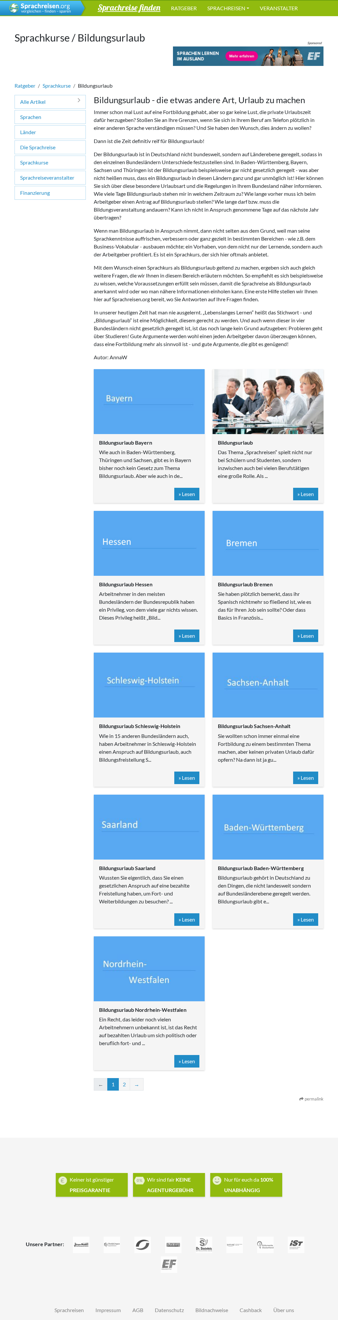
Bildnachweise (211, 1310)
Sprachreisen (226, 8)
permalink (313, 1098)
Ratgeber (184, 8)
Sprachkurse (57, 85)
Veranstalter (279, 8)
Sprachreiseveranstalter (47, 177)
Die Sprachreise (37, 147)
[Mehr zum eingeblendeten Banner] (248, 56)
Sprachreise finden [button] (129, 7)
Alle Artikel (33, 102)
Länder (28, 132)
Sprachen (30, 117)
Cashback (251, 1310)
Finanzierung (35, 193)
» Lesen (187, 494)
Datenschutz (169, 1310)
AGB (137, 1310)
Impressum (108, 1310)
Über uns (283, 1310)
